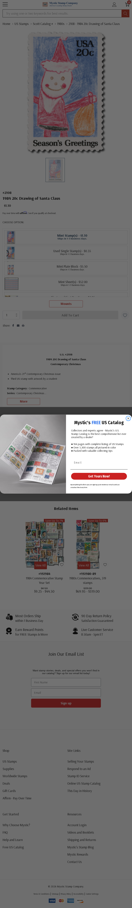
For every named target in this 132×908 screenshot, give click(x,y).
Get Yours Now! (99, 476)
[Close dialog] (128, 418)
